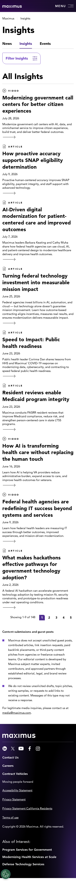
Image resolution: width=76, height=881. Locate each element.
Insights (25, 43)
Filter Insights (17, 58)
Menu (60, 6)
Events (45, 43)
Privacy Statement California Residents (27, 808)
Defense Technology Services (23, 864)
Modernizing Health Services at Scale (29, 857)
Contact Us (10, 757)
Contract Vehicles (15, 774)
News (7, 43)
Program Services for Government (27, 850)
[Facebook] (29, 748)
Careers (7, 766)
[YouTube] (21, 748)
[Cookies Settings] (6, 874)
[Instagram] (38, 748)
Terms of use (10, 817)
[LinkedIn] (4, 748)
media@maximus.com (16, 713)
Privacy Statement (14, 799)
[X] (13, 748)
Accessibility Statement (17, 790)
